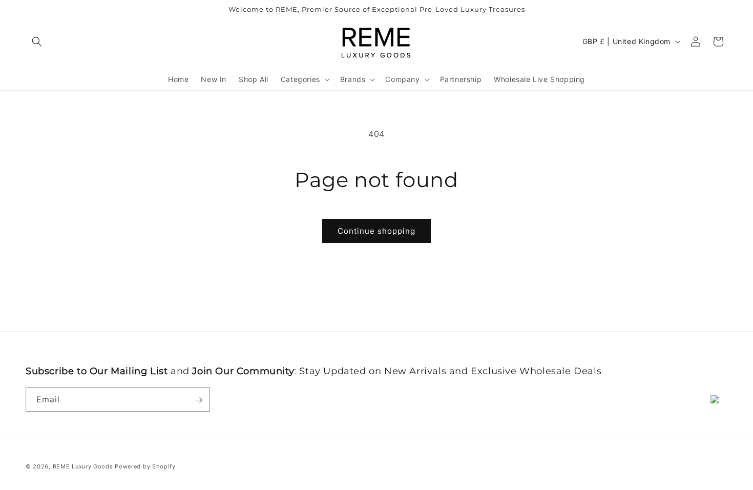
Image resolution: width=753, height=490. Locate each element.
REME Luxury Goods (83, 466)
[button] (37, 41)
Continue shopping (376, 231)
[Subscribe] (198, 400)
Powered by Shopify (145, 466)
